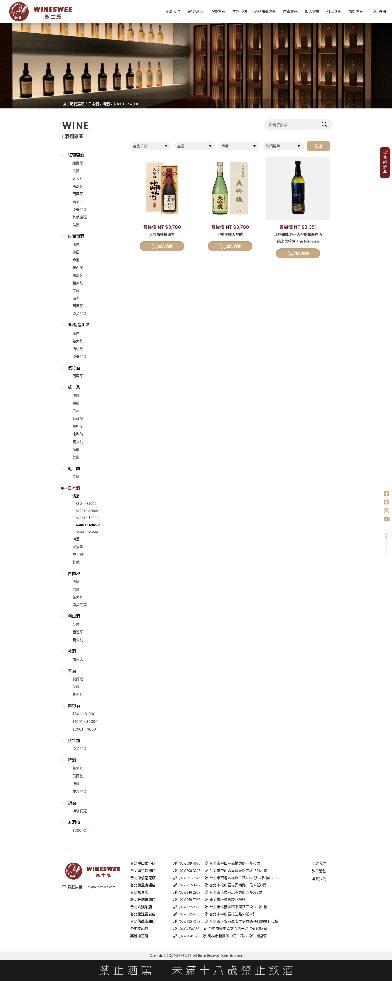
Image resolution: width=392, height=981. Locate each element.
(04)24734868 (189, 929)
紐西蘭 (77, 163)
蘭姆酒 (74, 705)
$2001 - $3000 (87, 518)
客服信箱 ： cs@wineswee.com (91, 887)
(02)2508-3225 (189, 871)
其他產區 (79, 217)
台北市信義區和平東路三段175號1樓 (238, 907)
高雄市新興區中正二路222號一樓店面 (237, 936)
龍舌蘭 (74, 468)
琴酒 (72, 670)
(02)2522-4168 (189, 914)
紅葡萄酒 (76, 155)
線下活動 (319, 871)
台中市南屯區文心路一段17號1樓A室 (237, 929)
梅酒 (76, 539)
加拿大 (77, 659)
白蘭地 (74, 573)
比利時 (77, 434)
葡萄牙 (77, 194)
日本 (76, 411)
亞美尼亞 (79, 209)
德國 (76, 252)
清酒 (106, 104)
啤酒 (72, 760)
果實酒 (77, 546)
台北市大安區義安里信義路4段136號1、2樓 (243, 921)
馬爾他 (77, 776)
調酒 (72, 802)
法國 (76, 171)
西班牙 (77, 186)
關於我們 (319, 863)
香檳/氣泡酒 (79, 325)
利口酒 (74, 616)
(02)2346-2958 (189, 892)
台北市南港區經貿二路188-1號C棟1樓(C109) (244, 878)
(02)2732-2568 (189, 907)
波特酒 (74, 367)
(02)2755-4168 (189, 921)
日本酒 (93, 104)
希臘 (76, 260)
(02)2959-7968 (189, 900)
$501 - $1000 (86, 503)
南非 (76, 298)
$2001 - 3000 (84, 729)
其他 (76, 562)
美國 (76, 225)
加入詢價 (165, 246)
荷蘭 (76, 449)
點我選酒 (77, 104)
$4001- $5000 (87, 532)
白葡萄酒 (76, 236)
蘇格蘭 (77, 426)
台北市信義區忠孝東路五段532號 (235, 892)
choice (238, 955)
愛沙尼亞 (79, 791)
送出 (318, 146)
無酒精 (74, 822)
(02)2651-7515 (189, 878)
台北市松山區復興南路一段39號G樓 (238, 885)
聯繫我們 (319, 879)
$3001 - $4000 (126, 104)
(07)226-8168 (188, 936)
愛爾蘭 (77, 418)
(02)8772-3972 (189, 885)
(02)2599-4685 (189, 863)
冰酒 (72, 651)
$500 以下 (81, 830)
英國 (76, 624)
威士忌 (74, 387)
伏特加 (74, 740)
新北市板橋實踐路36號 (227, 900)
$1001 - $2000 (87, 511)
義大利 (77, 178)
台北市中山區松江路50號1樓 (232, 914)
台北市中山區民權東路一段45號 (234, 863)
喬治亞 (77, 201)
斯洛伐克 (79, 811)
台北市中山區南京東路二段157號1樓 (238, 871)
